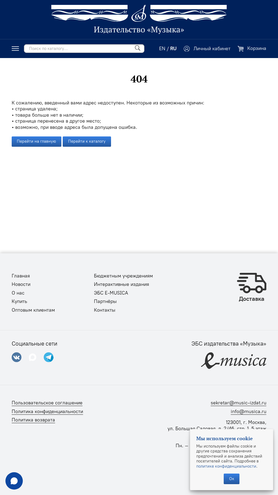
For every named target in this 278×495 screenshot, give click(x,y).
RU (173, 49)
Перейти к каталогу (87, 141)
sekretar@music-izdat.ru (238, 403)
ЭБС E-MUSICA (111, 293)
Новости (21, 284)
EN (162, 49)
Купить (19, 301)
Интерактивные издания (121, 284)
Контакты (104, 310)
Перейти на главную (36, 141)
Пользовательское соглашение (47, 403)
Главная (21, 276)
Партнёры (105, 301)
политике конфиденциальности (226, 466)
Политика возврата (33, 420)
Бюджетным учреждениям (123, 276)
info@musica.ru (248, 411)
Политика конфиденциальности (47, 411)
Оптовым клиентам (33, 310)
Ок (231, 478)
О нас (18, 293)
